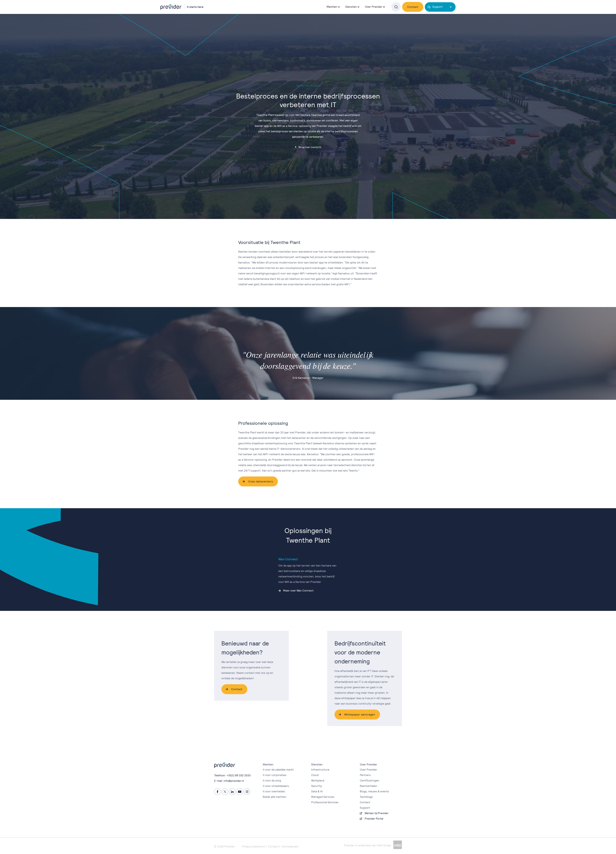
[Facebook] (217, 791)
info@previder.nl (234, 781)
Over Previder (368, 769)
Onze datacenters (260, 481)
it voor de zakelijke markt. (278, 769)
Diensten (351, 6)
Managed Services (322, 797)
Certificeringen (369, 780)
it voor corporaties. (275, 775)
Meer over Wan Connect (298, 590)
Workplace (317, 780)
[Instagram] (247, 791)
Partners (365, 775)
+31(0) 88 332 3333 (239, 775)
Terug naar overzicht (309, 147)
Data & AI (317, 791)
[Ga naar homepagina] (182, 6)
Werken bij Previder (377, 813)
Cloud (315, 775)
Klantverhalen (368, 786)
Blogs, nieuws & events (374, 791)
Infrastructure (320, 769)
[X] (225, 791)
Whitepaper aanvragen (359, 714)
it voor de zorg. (272, 780)
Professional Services (324, 802)
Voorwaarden (290, 846)
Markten (332, 6)
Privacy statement (253, 846)
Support (437, 6)
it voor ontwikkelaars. (276, 786)
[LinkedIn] (232, 791)
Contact (412, 7)
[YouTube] (239, 791)
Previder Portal (374, 818)
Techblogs (366, 797)
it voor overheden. (274, 791)
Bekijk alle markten (274, 797)
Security (316, 786)
